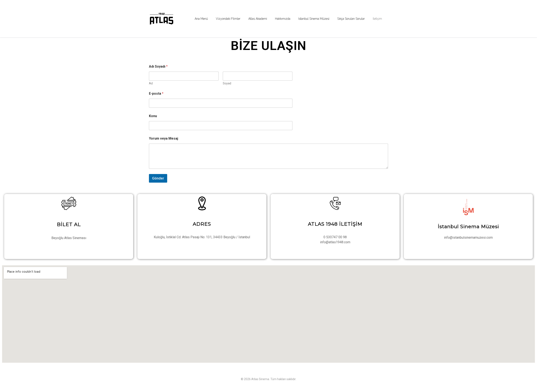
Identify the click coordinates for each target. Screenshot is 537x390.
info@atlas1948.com (335, 242)
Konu (153, 116)
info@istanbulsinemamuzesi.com (468, 237)
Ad (151, 83)
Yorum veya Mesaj (163, 138)
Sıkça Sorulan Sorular (351, 18)
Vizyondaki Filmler (228, 18)
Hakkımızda (282, 18)
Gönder (158, 178)
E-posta (156, 94)
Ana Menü (201, 18)
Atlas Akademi (257, 18)
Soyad (227, 83)
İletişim (377, 18)
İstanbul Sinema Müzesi (313, 18)
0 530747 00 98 (335, 237)
